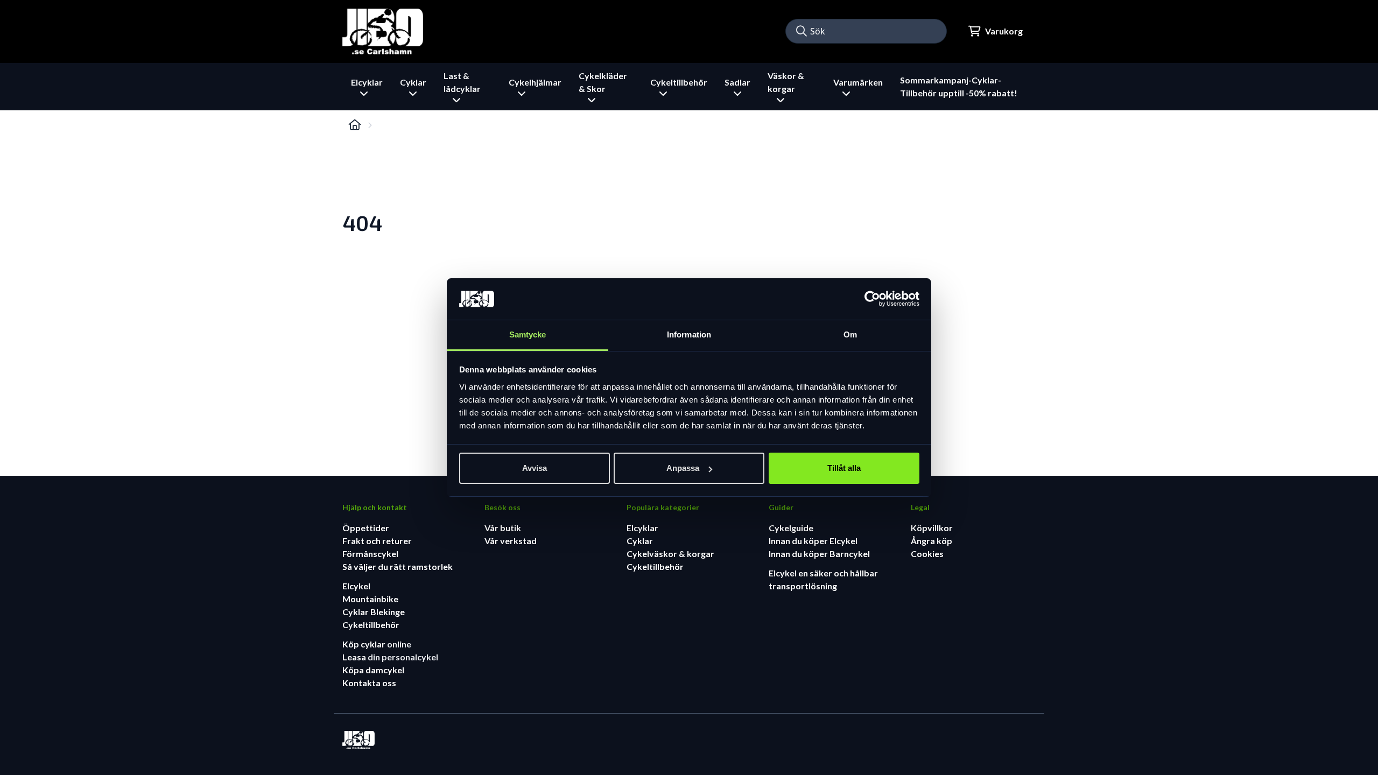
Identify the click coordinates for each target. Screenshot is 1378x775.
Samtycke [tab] (527, 334)
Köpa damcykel (373, 670)
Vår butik (502, 528)
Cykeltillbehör (370, 624)
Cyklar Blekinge (373, 612)
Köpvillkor (932, 528)
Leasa (355, 657)
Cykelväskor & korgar (670, 553)
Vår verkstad (510, 541)
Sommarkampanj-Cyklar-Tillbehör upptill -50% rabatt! (958, 86)
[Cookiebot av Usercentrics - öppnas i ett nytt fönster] (872, 299)
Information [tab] (689, 334)
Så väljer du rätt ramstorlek (397, 566)
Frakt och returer (377, 541)
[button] (801, 31)
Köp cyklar (364, 644)
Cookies (927, 553)
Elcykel (356, 586)
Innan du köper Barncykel (819, 553)
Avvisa (534, 468)
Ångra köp (931, 541)
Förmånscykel (370, 553)
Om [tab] (850, 334)
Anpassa (682, 468)
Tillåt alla (844, 468)
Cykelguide (791, 528)
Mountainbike (370, 599)
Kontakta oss (369, 683)
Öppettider (365, 528)
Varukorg (1004, 31)
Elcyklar (642, 528)
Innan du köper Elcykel (813, 541)
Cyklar (640, 541)
